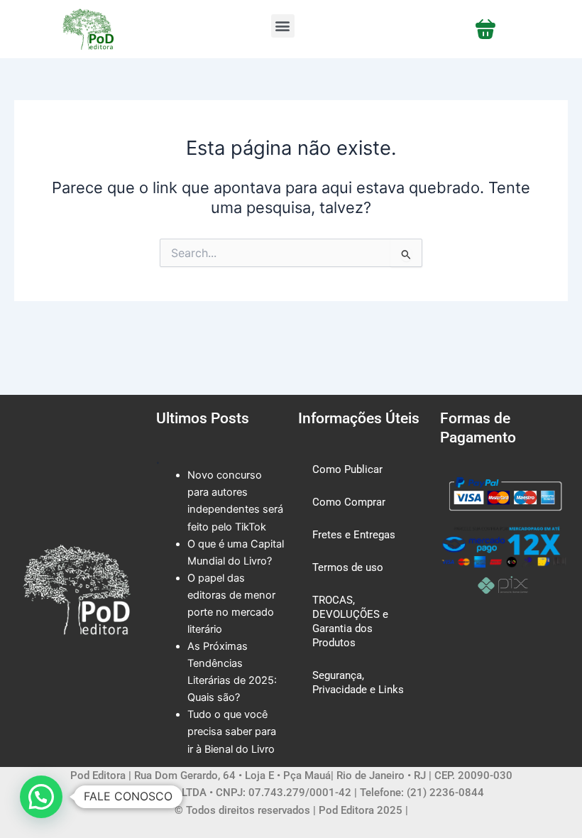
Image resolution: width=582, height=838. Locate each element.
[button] (283, 26)
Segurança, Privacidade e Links (358, 682)
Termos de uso (347, 567)
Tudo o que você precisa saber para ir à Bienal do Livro (231, 731)
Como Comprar (348, 502)
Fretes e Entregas (353, 534)
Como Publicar (347, 469)
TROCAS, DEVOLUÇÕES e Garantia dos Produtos (350, 621)
